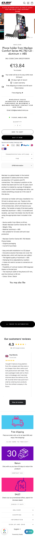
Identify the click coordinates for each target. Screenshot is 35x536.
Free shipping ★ (17, 93)
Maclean (17, 44)
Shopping (17, 515)
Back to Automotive (19, 324)
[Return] (17, 453)
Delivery (17, 510)
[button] (29, 531)
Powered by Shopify (17, 534)
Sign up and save (17, 524)
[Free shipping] (17, 422)
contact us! (17, 473)
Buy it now (17, 137)
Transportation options (17, 154)
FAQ (17, 158)
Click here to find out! (18, 442)
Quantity (17, 122)
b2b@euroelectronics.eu (19, 110)
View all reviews (17, 402)
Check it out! (17, 504)
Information (17, 519)
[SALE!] (17, 485)
